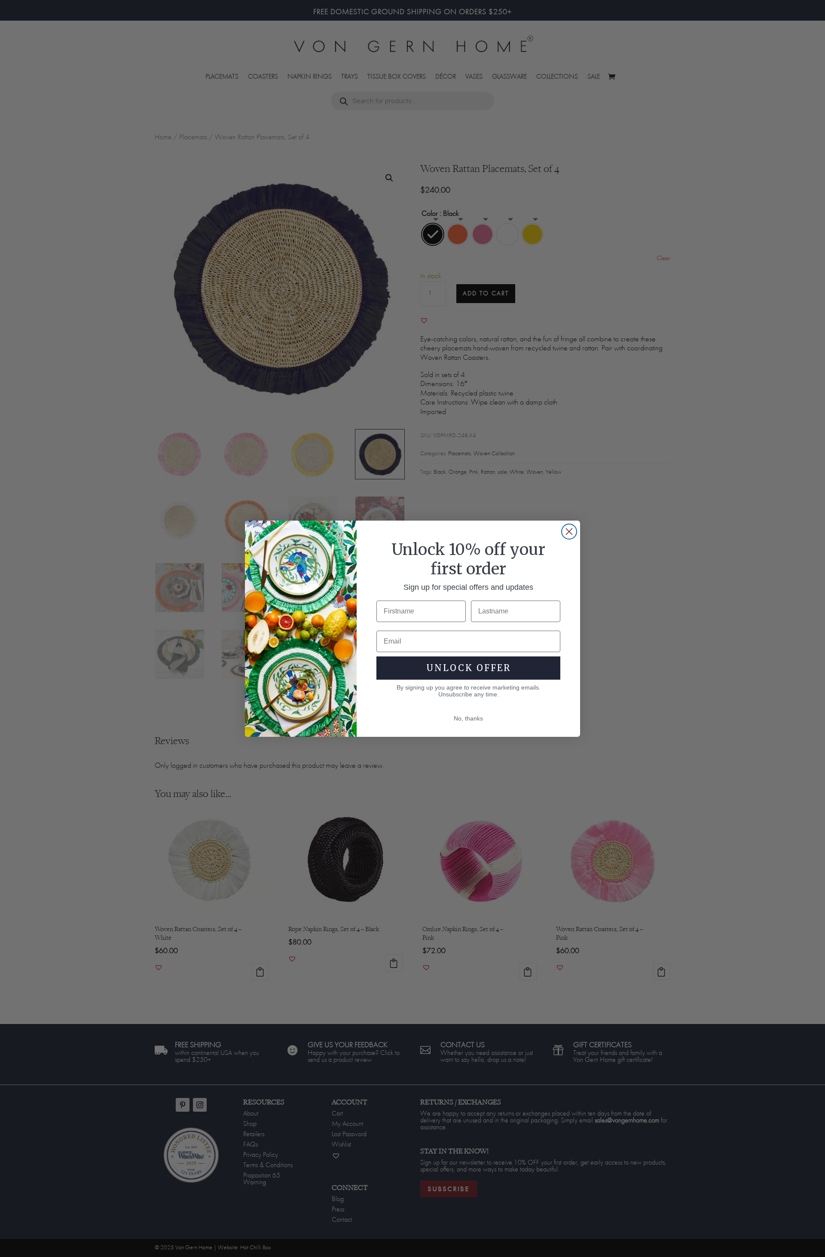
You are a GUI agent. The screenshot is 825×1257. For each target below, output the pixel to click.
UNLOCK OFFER (468, 667)
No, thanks (468, 718)
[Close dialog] (569, 531)
